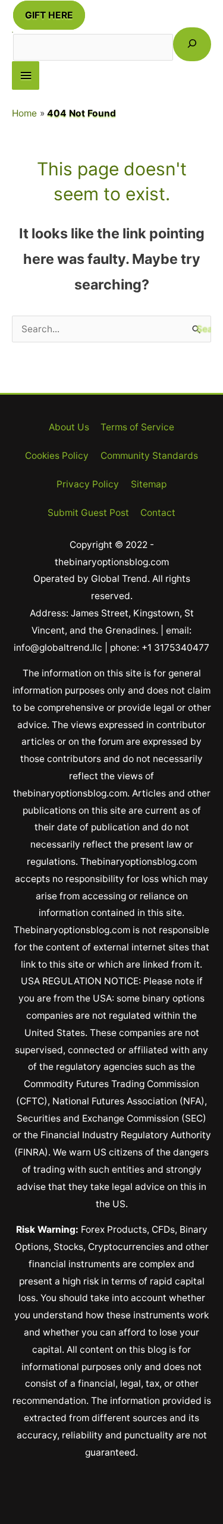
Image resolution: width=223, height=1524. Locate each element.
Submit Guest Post (88, 512)
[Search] (192, 44)
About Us (69, 427)
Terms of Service (137, 427)
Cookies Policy (57, 455)
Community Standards (149, 455)
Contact (157, 512)
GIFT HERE (49, 15)
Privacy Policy (87, 484)
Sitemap (149, 484)
